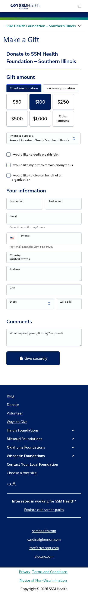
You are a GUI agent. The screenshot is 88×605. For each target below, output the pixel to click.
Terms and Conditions (49, 571)
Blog (10, 396)
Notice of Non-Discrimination (43, 580)
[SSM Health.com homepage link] (25, 6)
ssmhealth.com (44, 530)
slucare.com (44, 556)
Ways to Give (17, 421)
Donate (13, 404)
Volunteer (15, 413)
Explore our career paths (44, 509)
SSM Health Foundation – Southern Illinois (41, 26)
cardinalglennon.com (44, 539)
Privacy (24, 571)
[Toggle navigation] (80, 6)
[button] (41, 430)
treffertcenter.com (44, 548)
